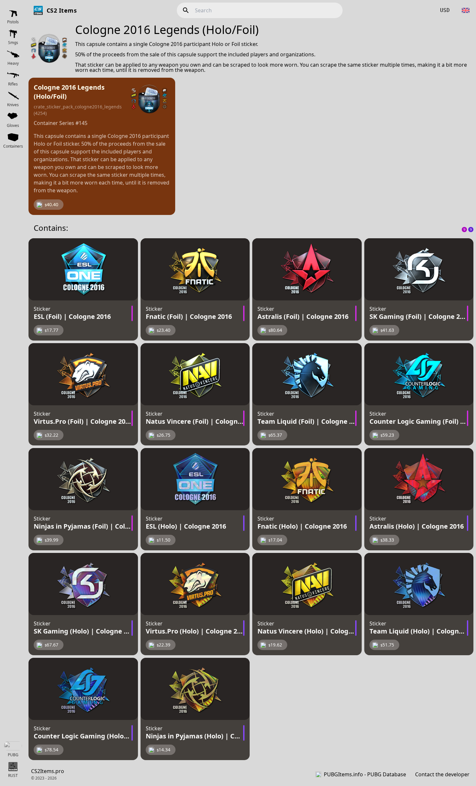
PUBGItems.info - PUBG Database (365, 774)
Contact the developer (442, 774)
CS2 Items (62, 10)
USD (445, 10)
